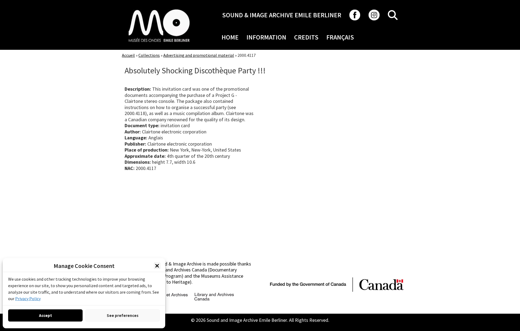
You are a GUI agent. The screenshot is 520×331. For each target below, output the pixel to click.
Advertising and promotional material (198, 55)
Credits (306, 37)
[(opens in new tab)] (159, 9)
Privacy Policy (28, 298)
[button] (157, 265)
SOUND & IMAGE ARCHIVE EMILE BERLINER (281, 15)
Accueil (128, 55)
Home (230, 37)
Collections (149, 55)
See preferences (122, 315)
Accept (45, 315)
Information (266, 37)
